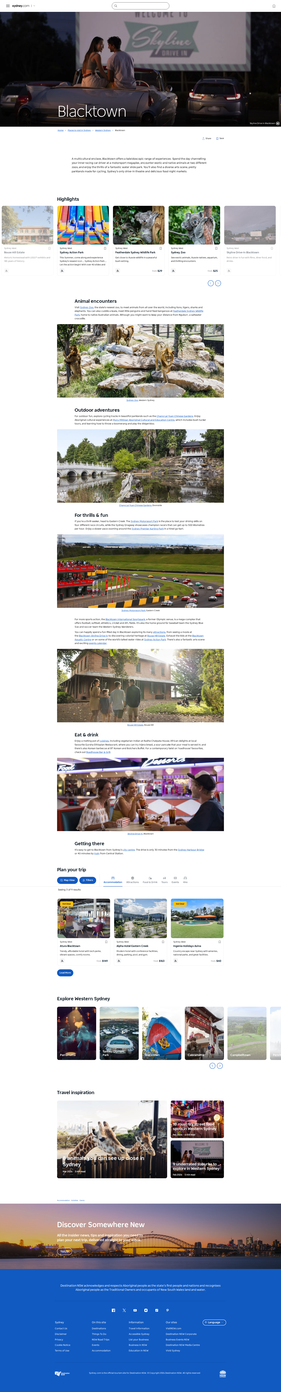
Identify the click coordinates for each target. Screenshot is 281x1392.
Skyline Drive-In (135, 834)
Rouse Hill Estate (135, 725)
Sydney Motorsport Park (133, 611)
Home (61, 130)
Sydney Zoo (132, 400)
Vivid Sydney (173, 1350)
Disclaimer (61, 1334)
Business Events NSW (177, 1339)
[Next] (220, 1066)
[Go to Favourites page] (273, 5)
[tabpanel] (140, 63)
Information (136, 1322)
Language (214, 1322)
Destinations (99, 1328)
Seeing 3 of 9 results (69, 890)
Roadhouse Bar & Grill (98, 752)
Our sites (171, 1322)
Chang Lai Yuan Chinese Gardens (135, 505)
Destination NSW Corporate (181, 1334)
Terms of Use (62, 1350)
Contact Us (61, 1328)
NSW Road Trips (100, 1339)
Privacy (59, 1339)
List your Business (139, 1339)
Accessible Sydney (139, 1334)
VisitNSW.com (173, 1328)
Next (218, 283)
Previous (211, 283)
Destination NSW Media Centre (183, 1345)
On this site (99, 1322)
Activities (74, 1200)
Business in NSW (138, 1345)
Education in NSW (138, 1350)
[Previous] (212, 1066)
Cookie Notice (62, 1345)
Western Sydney (103, 130)
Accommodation (63, 1200)
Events (82, 1200)
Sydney (59, 1322)
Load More (65, 973)
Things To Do (99, 1334)
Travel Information (139, 1328)
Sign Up (64, 1251)
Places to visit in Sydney (79, 130)
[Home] (20, 6)
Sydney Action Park (155, 639)
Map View (69, 880)
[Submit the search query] (115, 5)
